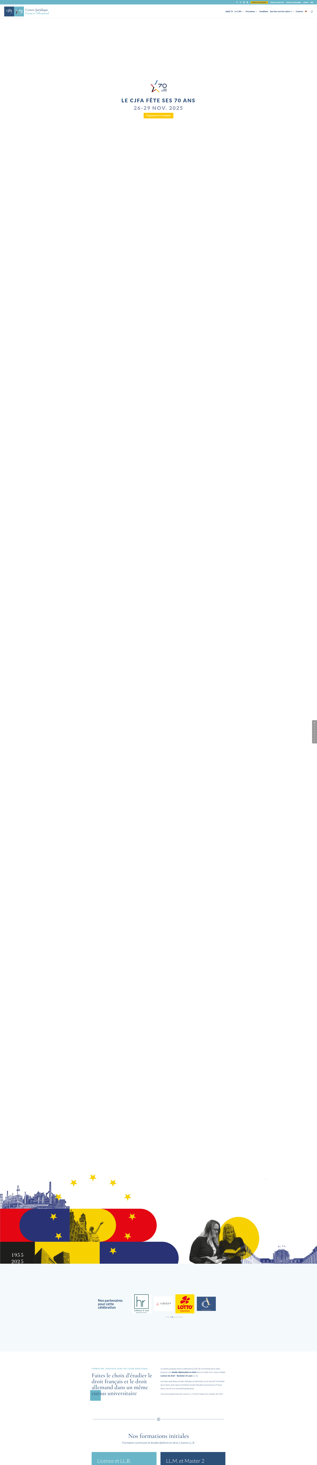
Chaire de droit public (293, 2)
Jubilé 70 (229, 12)
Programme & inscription (158, 115)
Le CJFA (238, 12)
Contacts (299, 12)
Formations (250, 12)
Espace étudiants (259, 2)
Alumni (305, 2)
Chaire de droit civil (277, 2)
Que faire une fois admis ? (280, 12)
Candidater (263, 12)
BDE (311, 2)
